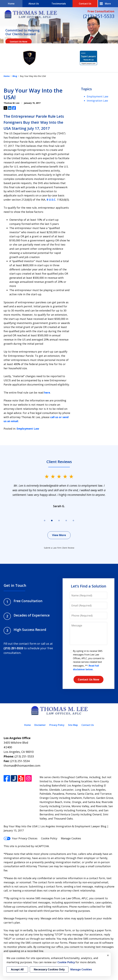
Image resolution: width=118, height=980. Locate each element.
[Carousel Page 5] (73, 520)
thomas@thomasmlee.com (22, 766)
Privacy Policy (56, 725)
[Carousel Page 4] (66, 520)
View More (59, 535)
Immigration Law (97, 100)
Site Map (73, 725)
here (47, 392)
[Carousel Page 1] (44, 520)
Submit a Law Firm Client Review (59, 547)
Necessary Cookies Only (49, 969)
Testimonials (59, 3)
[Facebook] (7, 778)
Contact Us (85, 3)
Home (11, 3)
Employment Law (28, 428)
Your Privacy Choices (24, 838)
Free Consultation (100, 11)
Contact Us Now (18, 41)
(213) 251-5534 (19, 761)
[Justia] (14, 778)
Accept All (17, 969)
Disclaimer (40, 725)
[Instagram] (28, 778)
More (108, 3)
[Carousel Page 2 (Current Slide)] (51, 520)
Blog (15, 76)
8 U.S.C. (51, 199)
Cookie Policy (49, 838)
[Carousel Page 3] (59, 520)
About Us (33, 3)
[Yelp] (21, 778)
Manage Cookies (71, 838)
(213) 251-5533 (98, 16)
